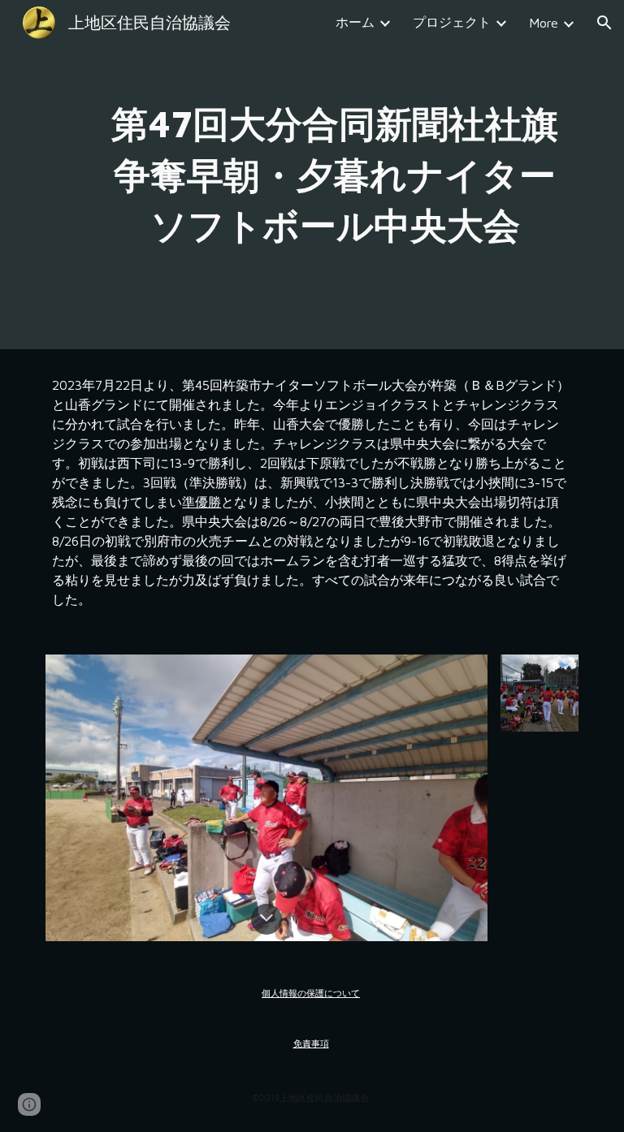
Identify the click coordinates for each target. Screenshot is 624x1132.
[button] (604, 22)
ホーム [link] (355, 22)
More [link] (543, 22)
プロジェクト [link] (452, 22)
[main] (334, 174)
